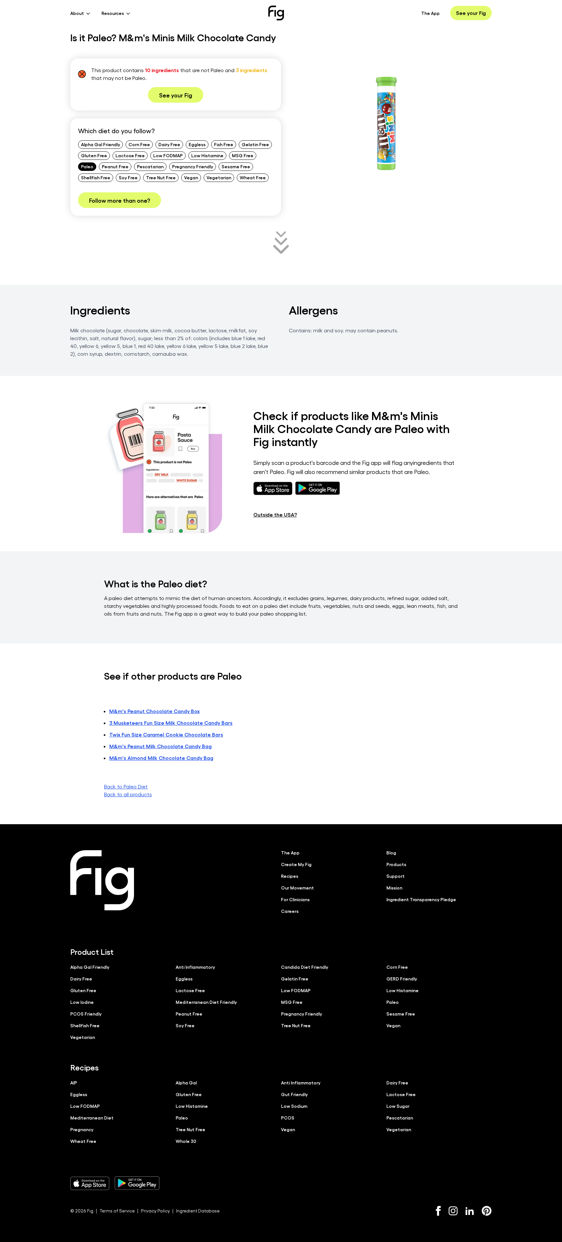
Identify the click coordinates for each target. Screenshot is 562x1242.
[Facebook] (438, 1211)
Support (395, 876)
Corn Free (139, 144)
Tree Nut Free (161, 177)
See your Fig (471, 13)
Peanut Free (115, 166)
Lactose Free (130, 155)
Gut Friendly (294, 1094)
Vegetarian (219, 177)
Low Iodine (82, 1002)
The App (430, 13)
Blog (391, 852)
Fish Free (223, 144)
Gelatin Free (255, 144)
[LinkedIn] (469, 1211)
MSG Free (242, 155)
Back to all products (128, 794)
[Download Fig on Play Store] (136, 1183)
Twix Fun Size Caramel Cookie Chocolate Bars (166, 734)
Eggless (197, 144)
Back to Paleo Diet (126, 786)
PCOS (287, 1117)
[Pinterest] (487, 1211)
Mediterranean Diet (92, 1117)
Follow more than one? (119, 200)
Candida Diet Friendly (304, 967)
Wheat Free (253, 177)
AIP (73, 1082)
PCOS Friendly (85, 1013)
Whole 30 (186, 1141)
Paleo (87, 166)
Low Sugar (397, 1106)
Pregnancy (81, 1129)
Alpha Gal (186, 1082)
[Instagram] (453, 1210)
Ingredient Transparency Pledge (421, 899)
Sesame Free (235, 166)
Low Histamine (207, 155)
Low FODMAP (168, 155)
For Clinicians (295, 899)
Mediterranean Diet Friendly (206, 1002)
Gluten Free (94, 155)
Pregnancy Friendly (192, 166)
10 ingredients (162, 70)
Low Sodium (294, 1106)
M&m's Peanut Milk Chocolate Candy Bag (160, 746)
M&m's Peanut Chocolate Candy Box (154, 711)
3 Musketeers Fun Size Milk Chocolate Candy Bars (171, 723)
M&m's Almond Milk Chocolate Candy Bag (161, 758)
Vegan (191, 177)
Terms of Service (117, 1210)
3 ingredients (251, 70)
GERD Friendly (401, 978)
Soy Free (128, 177)
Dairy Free (169, 144)
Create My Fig (296, 864)
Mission (394, 887)
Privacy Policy (155, 1210)
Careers (290, 911)
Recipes (289, 876)
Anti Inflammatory (195, 967)
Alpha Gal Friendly (100, 144)
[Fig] (276, 13)
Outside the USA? (275, 514)
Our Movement (297, 887)
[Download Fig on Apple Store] (89, 1183)
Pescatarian (150, 166)
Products (396, 864)
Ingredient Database (198, 1210)
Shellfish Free (95, 177)
